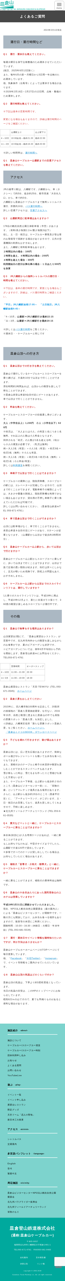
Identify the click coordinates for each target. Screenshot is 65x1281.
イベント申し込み (17, 1100)
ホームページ (24, 691)
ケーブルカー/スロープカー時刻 (24, 1050)
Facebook (16, 958)
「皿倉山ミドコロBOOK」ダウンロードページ (31, 732)
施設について (14, 1040)
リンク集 (41, 1264)
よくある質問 (14, 1065)
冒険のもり (13, 1212)
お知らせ (12, 1060)
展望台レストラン (17, 1105)
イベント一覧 (14, 1094)
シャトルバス (14, 1139)
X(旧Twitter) (33, 958)
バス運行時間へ (34, 206)
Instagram (51, 958)
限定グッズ (13, 1109)
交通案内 (12, 1144)
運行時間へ (31, 152)
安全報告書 (41, 1257)
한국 (10, 1168)
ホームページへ (36, 728)
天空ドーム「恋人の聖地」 (21, 1115)
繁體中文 (12, 1173)
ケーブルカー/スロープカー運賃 (24, 1045)
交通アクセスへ (38, 210)
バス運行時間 (22, 329)
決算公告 (24, 1264)
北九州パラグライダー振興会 (22, 1202)
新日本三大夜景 (16, 1119)
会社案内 (24, 1257)
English (12, 1163)
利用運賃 (18, 465)
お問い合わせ (14, 1070)
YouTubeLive (15, 1075)
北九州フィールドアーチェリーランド (27, 1207)
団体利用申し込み (17, 1055)
